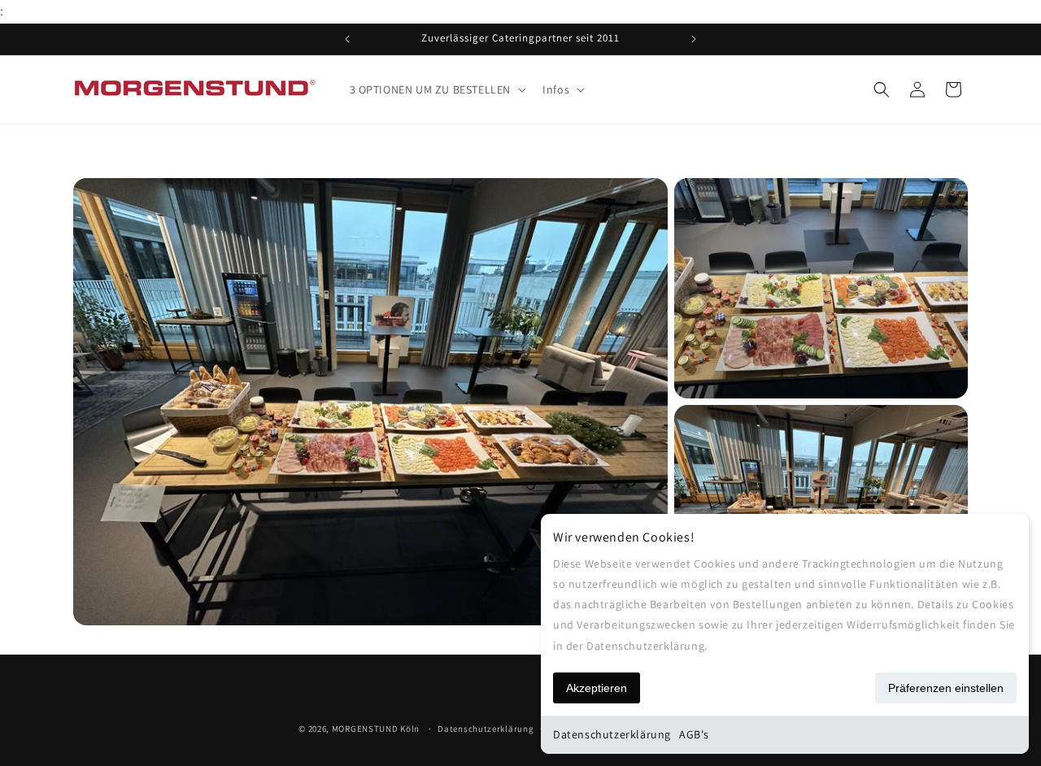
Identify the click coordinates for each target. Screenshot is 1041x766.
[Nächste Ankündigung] (694, 39)
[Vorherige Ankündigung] (347, 39)
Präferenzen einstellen (946, 687)
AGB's (694, 734)
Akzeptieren (596, 687)
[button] (437, 89)
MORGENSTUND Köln (376, 728)
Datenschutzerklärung (612, 734)
